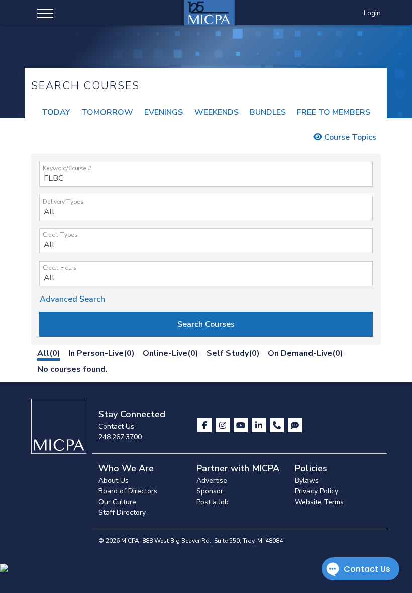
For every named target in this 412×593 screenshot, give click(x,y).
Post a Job (212, 502)
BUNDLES (268, 112)
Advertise (211, 480)
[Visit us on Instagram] (224, 425)
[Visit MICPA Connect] (295, 425)
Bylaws (307, 480)
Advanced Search (72, 299)
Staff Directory (122, 512)
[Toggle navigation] (45, 12)
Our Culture (117, 502)
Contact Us (116, 426)
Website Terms (319, 502)
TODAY (56, 112)
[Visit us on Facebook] (205, 425)
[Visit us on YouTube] (242, 425)
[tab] (48, 355)
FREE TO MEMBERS (333, 112)
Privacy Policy (316, 491)
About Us (113, 480)
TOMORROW (107, 112)
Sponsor (209, 491)
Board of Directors (127, 491)
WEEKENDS (216, 112)
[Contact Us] (278, 425)
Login (372, 13)
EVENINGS (163, 112)
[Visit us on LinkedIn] (260, 425)
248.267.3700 (120, 437)
